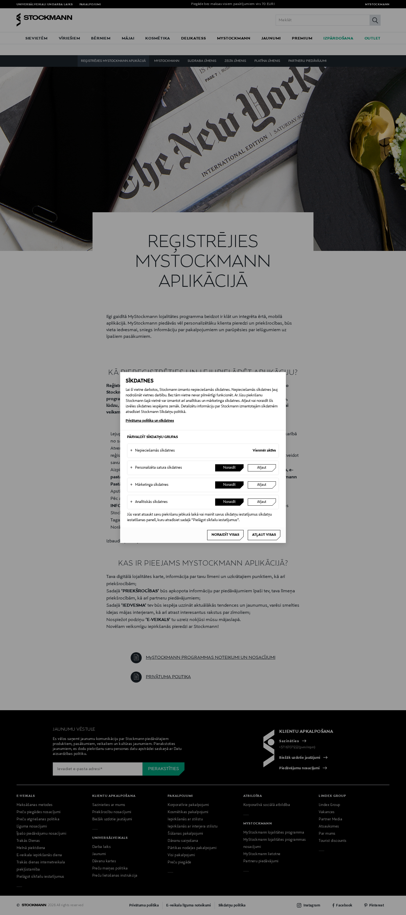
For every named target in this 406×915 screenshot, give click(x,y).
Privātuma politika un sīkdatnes (150, 421)
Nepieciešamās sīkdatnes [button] (152, 450)
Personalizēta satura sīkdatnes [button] (156, 467)
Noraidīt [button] (229, 468)
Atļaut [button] (261, 468)
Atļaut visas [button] (264, 535)
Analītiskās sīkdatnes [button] (149, 502)
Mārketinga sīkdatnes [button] (149, 484)
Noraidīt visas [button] (225, 535)
